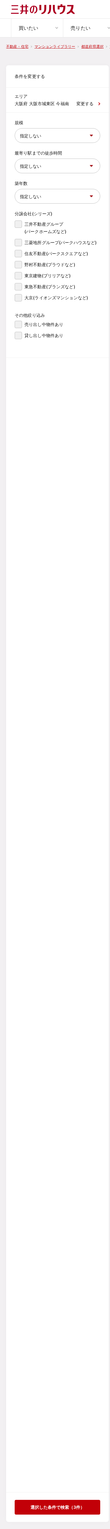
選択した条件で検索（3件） (58, 1507)
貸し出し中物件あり (43, 335)
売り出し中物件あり (43, 324)
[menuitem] (37, 28)
